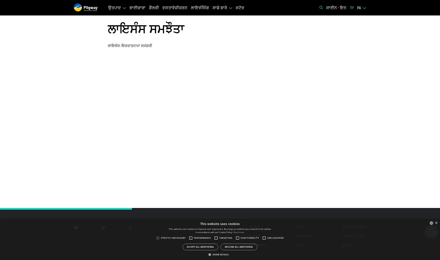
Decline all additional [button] (239, 246)
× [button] (436, 223)
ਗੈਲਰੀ (154, 8)
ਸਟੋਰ (240, 8)
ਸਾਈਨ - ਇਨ (336, 8)
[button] (220, 254)
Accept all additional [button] (200, 246)
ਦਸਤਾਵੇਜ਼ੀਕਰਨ (175, 8)
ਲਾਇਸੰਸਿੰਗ (200, 8)
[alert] (220, 239)
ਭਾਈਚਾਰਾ (138, 8)
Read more (238, 232)
